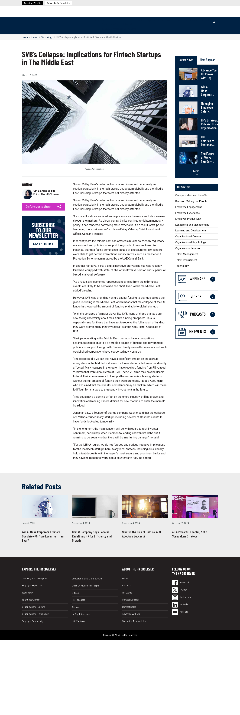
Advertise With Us (32, 3)
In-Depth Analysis (81, 614)
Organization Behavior (188, 248)
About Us (126, 585)
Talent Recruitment (186, 260)
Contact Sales (129, 607)
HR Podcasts (189, 20)
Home (97, 20)
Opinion (151, 20)
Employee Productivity (188, 218)
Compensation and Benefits (118, 24)
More (196, 171)
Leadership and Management (192, 224)
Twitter (183, 589)
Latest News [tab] (186, 60)
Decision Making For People (118, 28)
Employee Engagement (115, 33)
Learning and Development (190, 230)
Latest (105, 20)
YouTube (184, 612)
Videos (176, 20)
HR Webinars (164, 20)
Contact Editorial (130, 599)
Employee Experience (187, 213)
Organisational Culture (188, 236)
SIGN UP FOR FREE (43, 244)
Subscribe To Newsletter (58, 3)
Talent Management (186, 254)
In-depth (142, 20)
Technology (47, 37)
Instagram (185, 597)
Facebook (184, 582)
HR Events (203, 20)
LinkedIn (184, 604)
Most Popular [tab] (207, 60)
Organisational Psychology (190, 242)
